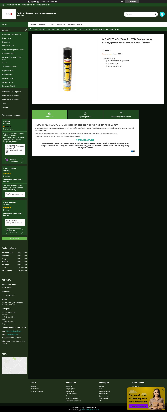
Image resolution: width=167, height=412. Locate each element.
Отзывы (5, 107)
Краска (4, 63)
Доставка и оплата (75, 24)
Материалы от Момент (11, 99)
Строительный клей (9, 67)
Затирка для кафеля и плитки (13, 50)
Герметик (69, 386)
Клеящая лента (7, 82)
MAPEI (101, 401)
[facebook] (132, 152)
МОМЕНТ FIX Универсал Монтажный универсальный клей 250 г (15, 149)
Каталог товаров (37, 391)
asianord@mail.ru (13, 334)
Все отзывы (14, 238)
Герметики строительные (11, 34)
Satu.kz (93, 407)
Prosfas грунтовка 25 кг (14, 194)
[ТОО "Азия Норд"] (9, 14)
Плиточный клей (8, 46)
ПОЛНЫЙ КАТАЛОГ (85, 140)
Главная (33, 24)
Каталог (42, 24)
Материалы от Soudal (10, 95)
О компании (35, 388)
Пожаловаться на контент (90, 410)
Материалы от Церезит (11, 92)
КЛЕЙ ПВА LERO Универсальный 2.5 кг (14, 222)
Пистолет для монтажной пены (11, 58)
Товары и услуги (39, 29)
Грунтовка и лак (8, 78)
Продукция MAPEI (8, 86)
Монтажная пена (53, 29)
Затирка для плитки (73, 396)
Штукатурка (6, 38)
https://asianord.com (13, 331)
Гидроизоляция (7, 71)
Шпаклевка (6, 42)
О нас (52, 24)
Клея (100, 388)
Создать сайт (45, 1)
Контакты (61, 24)
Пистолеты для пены (73, 401)
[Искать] (155, 14)
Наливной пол (7, 74)
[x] (134, 152)
